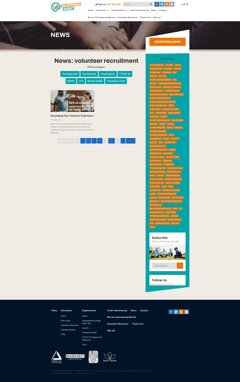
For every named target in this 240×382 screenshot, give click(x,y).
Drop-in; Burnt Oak (176, 94)
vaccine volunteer (172, 157)
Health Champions (174, 220)
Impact (171, 135)
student (153, 194)
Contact (162, 10)
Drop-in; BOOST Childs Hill (160, 98)
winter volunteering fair (158, 105)
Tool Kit (85, 328)
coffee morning (155, 87)
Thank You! (145, 17)
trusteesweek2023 (162, 223)
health (175, 208)
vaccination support (157, 157)
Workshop (178, 127)
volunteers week (156, 69)
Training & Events (68, 330)
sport (161, 142)
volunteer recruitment (158, 146)
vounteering (154, 116)
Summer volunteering (158, 220)
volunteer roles (170, 142)
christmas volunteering (173, 179)
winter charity (155, 186)
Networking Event (156, 91)
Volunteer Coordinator (170, 109)
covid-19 (153, 142)
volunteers (169, 65)
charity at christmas (173, 183)
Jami (174, 80)
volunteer (177, 69)
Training (170, 127)
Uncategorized (70, 73)
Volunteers (101, 10)
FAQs (63, 334)
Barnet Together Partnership (171, 201)
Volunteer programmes (158, 150)
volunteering (166, 72)
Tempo (152, 227)
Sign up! (157, 17)
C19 (81, 80)
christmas (160, 175)
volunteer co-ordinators (171, 87)
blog (152, 223)
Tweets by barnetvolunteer (161, 283)
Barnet (171, 105)
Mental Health (161, 113)
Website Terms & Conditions (62, 373)
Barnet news (154, 201)
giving (170, 186)
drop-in (178, 65)
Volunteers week (116, 80)
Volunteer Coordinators (158, 94)
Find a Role (65, 320)
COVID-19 (125, 73)
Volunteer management (158, 135)
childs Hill (162, 76)
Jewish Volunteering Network (160, 80)
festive (152, 175)
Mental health (95, 80)
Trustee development (158, 168)
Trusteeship (167, 161)
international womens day (159, 216)
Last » (131, 140)
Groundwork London (175, 168)
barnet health (171, 212)
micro (152, 113)
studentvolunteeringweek (166, 194)
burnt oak (153, 76)
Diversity (170, 124)
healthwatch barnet (157, 212)
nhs (180, 208)
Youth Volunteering (139, 10)
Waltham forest (155, 153)
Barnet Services (156, 205)
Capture (166, 139)
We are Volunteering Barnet (101, 17)
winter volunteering (173, 175)
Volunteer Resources (128, 17)
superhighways (155, 139)
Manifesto (153, 124)
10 (111, 140)
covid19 (164, 116)
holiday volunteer (156, 179)
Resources (175, 139)
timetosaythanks (174, 113)
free (174, 72)
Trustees (162, 124)
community (168, 69)
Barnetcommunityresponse (160, 120)
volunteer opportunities (171, 190)
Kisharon (153, 83)
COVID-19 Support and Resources (92, 338)
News (153, 10)
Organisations (118, 10)
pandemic (174, 216)
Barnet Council (177, 197)
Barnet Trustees (156, 164)
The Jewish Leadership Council (169, 83)
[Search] (151, 4)
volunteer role (155, 190)
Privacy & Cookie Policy (85, 373)
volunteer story (155, 161)
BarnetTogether (177, 120)
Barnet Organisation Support (160, 208)
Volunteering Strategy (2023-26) (91, 322)
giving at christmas (157, 183)
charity (164, 186)
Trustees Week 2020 (157, 127)
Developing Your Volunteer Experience (72, 115)
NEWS (71, 80)
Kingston (172, 150)
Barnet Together (164, 197)
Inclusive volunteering (158, 131)
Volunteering (89, 73)
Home (90, 10)
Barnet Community (174, 172)
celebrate (153, 197)
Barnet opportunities (157, 172)
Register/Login (167, 41)
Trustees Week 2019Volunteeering (162, 102)
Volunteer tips (168, 164)
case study (175, 223)
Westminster (168, 153)
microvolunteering (156, 65)
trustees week (155, 72)
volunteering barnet (172, 91)
